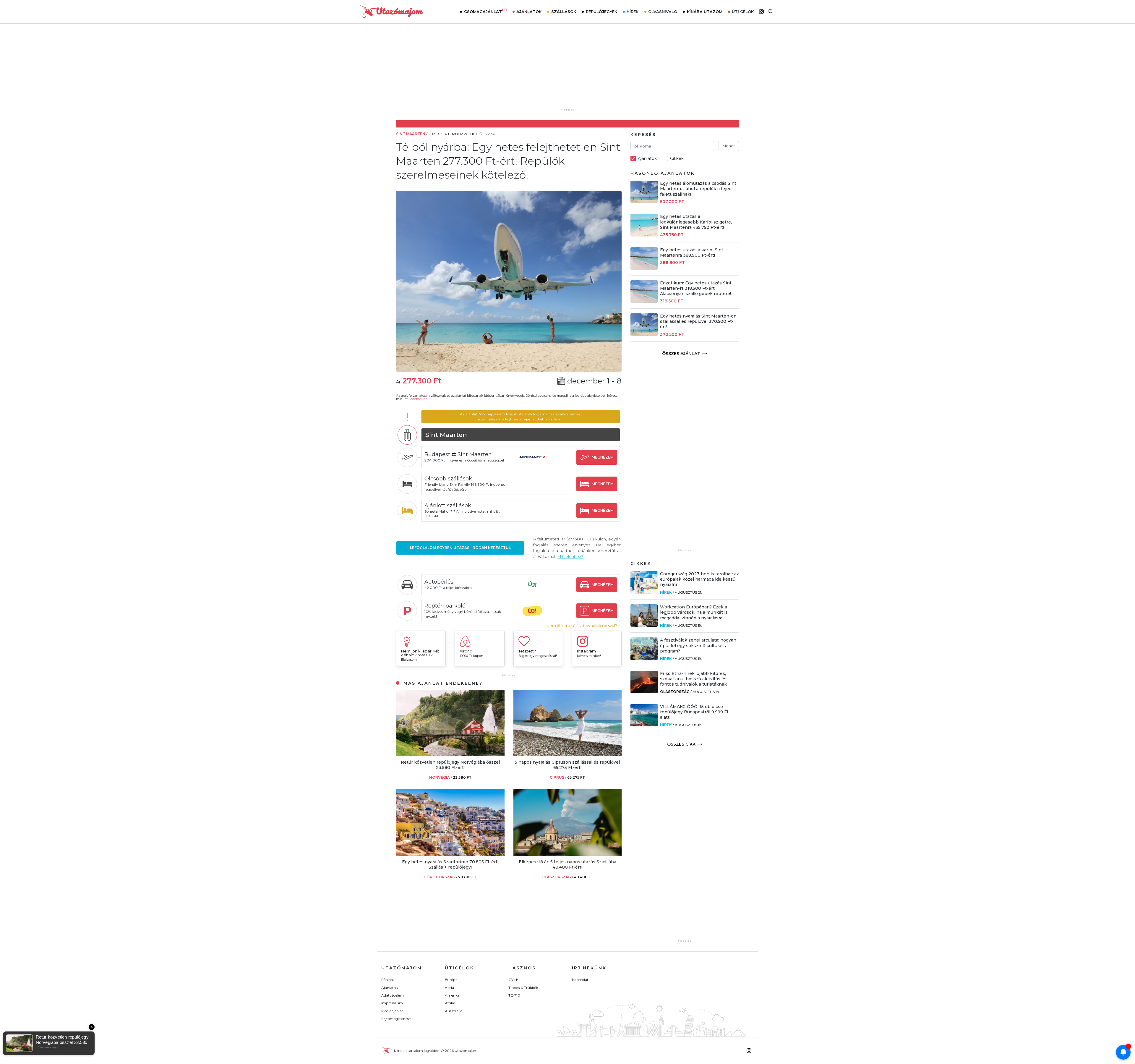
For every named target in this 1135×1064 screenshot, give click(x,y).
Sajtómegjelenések (397, 1018)
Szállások (563, 11)
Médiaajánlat (392, 1011)
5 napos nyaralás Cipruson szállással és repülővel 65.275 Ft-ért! (567, 764)
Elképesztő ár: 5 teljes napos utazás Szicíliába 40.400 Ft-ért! (567, 864)
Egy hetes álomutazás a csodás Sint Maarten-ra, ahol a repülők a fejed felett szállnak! (698, 189)
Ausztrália (453, 1011)
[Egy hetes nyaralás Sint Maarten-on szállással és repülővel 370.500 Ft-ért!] (644, 334)
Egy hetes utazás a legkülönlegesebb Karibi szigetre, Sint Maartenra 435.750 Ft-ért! (696, 222)
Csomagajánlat (485, 11)
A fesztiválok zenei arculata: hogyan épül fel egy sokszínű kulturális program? (698, 645)
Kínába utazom (704, 11)
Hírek (632, 11)
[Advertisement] (567, 70)
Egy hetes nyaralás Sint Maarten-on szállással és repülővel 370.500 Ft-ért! (698, 321)
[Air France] (532, 462)
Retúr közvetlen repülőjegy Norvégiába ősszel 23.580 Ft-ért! (450, 764)
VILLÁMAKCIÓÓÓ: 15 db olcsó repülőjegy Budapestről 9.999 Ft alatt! (694, 712)
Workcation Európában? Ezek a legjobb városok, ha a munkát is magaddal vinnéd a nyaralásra (694, 612)
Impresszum (392, 1003)
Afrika (450, 1003)
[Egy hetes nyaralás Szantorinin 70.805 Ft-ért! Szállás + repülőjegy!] (450, 854)
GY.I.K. (513, 979)
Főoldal (387, 979)
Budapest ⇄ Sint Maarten (458, 454)
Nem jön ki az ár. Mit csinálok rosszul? (582, 626)
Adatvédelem (392, 995)
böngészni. (553, 419)
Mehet (728, 145)
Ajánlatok (528, 11)
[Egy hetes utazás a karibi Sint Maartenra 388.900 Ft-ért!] (644, 268)
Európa (451, 979)
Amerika (452, 995)
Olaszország (675, 691)
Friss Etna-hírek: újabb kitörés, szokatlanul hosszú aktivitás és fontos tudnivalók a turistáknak (693, 679)
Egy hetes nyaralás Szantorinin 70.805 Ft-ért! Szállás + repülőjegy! (450, 864)
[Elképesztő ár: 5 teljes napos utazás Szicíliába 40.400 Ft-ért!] (567, 854)
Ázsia (449, 987)
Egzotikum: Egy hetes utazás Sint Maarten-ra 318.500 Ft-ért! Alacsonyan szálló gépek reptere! (696, 288)
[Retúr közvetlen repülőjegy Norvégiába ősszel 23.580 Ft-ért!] (450, 754)
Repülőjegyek (601, 11)
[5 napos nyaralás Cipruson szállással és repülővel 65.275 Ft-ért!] (567, 754)
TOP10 (514, 995)
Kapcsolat (580, 979)
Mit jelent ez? (570, 556)
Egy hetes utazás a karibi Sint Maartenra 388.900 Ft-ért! (691, 252)
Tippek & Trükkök (523, 987)
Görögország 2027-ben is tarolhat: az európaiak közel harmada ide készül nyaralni (699, 579)
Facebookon (418, 399)
